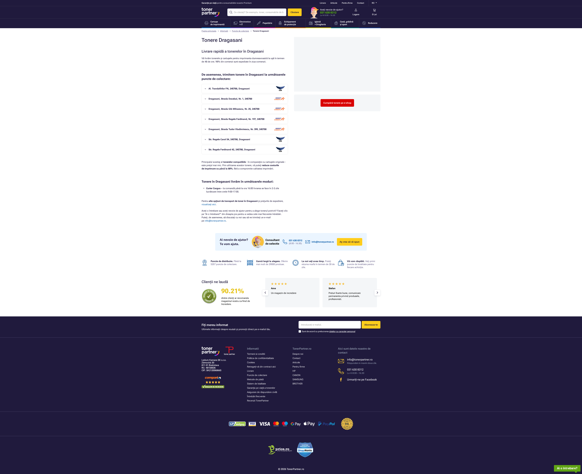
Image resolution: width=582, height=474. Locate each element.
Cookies (251, 362)
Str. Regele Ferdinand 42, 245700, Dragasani (232, 149)
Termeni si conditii (256, 354)
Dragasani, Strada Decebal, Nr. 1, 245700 (230, 98)
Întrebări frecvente (256, 396)
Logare (356, 14)
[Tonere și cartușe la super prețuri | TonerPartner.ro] (210, 12)
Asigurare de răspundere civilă (262, 392)
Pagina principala (209, 31)
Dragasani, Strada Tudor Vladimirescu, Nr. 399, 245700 (237, 129)
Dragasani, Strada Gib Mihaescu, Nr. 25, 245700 (234, 109)
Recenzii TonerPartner (258, 400)
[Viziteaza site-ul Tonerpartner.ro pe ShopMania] (305, 450)
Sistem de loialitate (256, 383)
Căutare (295, 12)
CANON (296, 375)
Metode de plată (255, 379)
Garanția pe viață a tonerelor (261, 388)
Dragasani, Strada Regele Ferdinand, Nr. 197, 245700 (236, 119)
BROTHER (298, 383)
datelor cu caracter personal (342, 331)
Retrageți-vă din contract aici (261, 366)
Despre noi (298, 354)
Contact (360, 3)
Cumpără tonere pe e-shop (337, 103)
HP (294, 371)
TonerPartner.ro (302, 348)
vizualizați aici (209, 204)
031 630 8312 (328, 12)
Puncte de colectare (240, 31)
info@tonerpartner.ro (215, 220)
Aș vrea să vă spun (350, 241)
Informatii (224, 31)
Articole (333, 3)
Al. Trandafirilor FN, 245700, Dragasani (229, 88)
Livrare (323, 3)
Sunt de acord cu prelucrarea (328, 331)
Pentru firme (347, 3)
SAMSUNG (298, 379)
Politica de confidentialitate (260, 358)
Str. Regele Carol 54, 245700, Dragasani (229, 139)
